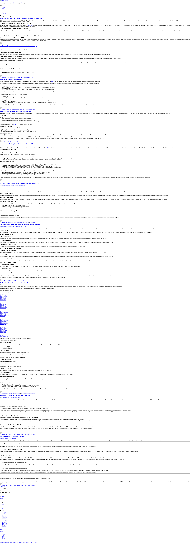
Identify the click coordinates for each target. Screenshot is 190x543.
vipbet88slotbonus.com (3, 307)
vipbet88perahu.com (3, 298)
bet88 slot (1, 498)
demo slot (1, 494)
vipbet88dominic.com (3, 330)
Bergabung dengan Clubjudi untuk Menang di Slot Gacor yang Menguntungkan (20, 224)
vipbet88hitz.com (2, 334)
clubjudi (1, 531)
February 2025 (4, 519)
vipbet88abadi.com (3, 297)
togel (3, 12)
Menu (1, 5)
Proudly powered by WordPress (32, 542)
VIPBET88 (53, 81)
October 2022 (4, 526)
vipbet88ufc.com (2, 316)
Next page (3, 486)
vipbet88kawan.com (3, 301)
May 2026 (3, 515)
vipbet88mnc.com (3, 314)
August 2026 (4, 512)
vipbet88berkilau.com (3, 293)
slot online (3, 11)
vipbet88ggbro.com (3, 311)
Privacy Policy (24, 542)
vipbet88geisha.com (3, 331)
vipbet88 (1, 529)
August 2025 (4, 518)
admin (3, 43)
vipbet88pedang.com (3, 328)
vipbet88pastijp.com (3, 324)
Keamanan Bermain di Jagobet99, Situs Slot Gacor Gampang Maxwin (18, 144)
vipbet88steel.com (3, 305)
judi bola (15, 43)
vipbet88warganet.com (3, 295)
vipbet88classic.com (3, 309)
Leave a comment (30, 43)
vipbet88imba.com (3, 302)
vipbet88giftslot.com (3, 308)
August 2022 (4, 527)
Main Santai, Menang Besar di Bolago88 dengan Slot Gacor (15, 395)
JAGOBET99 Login (16, 124)
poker (18, 43)
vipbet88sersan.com (3, 318)
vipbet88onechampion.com (4, 315)
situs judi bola (2, 496)
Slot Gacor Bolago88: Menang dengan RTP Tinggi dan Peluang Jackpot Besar (20, 183)
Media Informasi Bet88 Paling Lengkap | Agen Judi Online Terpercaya (11, 2)
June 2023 (3, 525)
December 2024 (4, 520)
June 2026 (3, 514)
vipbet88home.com (3, 306)
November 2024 (4, 521)
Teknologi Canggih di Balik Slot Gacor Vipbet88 (12, 436)
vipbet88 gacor (30, 25)
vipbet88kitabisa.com (3, 322)
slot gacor (3, 10)
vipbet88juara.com (3, 321)
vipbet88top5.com (3, 332)
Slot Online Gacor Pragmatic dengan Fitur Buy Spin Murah (15, 111)
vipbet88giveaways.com (4, 312)
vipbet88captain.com (3, 327)
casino (3, 8)
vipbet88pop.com (2, 329)
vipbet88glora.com (3, 313)
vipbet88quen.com (3, 300)
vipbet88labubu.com (3, 303)
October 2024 (4, 522)
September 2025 (4, 517)
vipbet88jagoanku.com (3, 319)
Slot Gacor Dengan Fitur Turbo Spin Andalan (11, 79)
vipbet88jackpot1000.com (4, 326)
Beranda (3, 7)
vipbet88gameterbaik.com (4, 323)
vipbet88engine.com (3, 310)
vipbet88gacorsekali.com (4, 320)
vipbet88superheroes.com (4, 336)
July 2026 (3, 513)
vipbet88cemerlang (3, 294)
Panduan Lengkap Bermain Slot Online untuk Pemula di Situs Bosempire (18, 46)
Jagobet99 (47, 147)
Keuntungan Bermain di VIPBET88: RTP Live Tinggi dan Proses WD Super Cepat (21, 18)
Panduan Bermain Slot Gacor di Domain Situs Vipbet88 (14, 282)
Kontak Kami (4, 13)
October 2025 (4, 516)
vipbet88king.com (3, 299)
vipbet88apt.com (2, 335)
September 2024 (4, 523)
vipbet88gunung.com (3, 296)
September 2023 (4, 524)
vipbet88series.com (3, 304)
